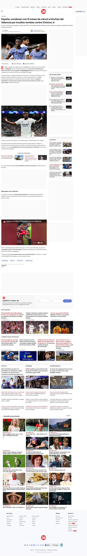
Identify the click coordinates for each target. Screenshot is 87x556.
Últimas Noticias (10, 516)
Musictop (58, 523)
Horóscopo (9, 521)
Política (3, 366)
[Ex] (29, 545)
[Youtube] (31, 545)
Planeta (33, 521)
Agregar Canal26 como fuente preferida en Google (39, 31)
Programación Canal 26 (73, 525)
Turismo (33, 525)
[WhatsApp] (38, 545)
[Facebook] (25, 545)
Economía (29, 366)
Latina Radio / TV (59, 517)
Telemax (57, 521)
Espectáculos (9, 519)
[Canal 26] (43, 537)
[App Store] (48, 545)
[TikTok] (36, 545)
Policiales (8, 523)
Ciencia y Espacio (35, 516)
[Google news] (43, 545)
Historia (33, 519)
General (21, 519)
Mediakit (71, 523)
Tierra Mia (58, 519)
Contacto (70, 517)
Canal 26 (6, 30)
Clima (8, 517)
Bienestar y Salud (22, 516)
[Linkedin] (34, 545)
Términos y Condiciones (40, 550)
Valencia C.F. (20, 260)
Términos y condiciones (73, 519)
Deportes (3, 16)
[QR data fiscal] (62, 546)
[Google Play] (55, 545)
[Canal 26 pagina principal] (43, 13)
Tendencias (21, 525)
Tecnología (9, 525)
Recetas (33, 523)
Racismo (12, 260)
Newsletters (72, 530)
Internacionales (55, 366)
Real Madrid (25, 70)
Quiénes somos (71, 516)
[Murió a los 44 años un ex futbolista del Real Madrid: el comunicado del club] (19, 157)
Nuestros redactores (72, 527)
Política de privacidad (72, 521)
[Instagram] (27, 545)
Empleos (70, 529)
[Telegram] (40, 545)
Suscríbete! (67, 301)
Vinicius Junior (29, 260)
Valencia (8, 69)
